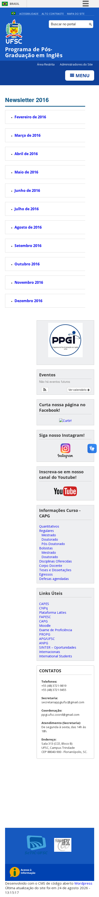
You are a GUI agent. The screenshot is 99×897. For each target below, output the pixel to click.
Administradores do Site (76, 64)
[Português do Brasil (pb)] (13, 13)
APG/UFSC (47, 638)
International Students (55, 656)
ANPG (43, 643)
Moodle (45, 625)
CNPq (43, 608)
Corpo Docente (50, 565)
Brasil (14, 4)
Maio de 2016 (26, 172)
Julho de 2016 (27, 208)
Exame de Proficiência (55, 630)
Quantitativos (49, 526)
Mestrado (48, 535)
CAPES (44, 604)
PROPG (44, 634)
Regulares (46, 530)
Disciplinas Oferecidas (55, 561)
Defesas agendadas (54, 578)
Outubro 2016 (27, 264)
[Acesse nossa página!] (65, 420)
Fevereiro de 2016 (30, 116)
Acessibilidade (28, 13)
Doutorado (49, 539)
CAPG (43, 621)
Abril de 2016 (26, 153)
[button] (45, 389)
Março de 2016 (28, 135)
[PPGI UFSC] (65, 496)
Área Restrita (46, 64)
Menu (82, 75)
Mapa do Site (75, 13)
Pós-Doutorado (53, 544)
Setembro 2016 (28, 245)
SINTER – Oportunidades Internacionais (57, 649)
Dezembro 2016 (28, 300)
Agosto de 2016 (28, 227)
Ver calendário (77, 390)
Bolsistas (46, 548)
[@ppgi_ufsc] (65, 457)
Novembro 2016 (29, 282)
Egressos (46, 574)
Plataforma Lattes (52, 612)
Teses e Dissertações (55, 570)
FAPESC (45, 617)
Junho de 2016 (27, 190)
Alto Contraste (53, 13)
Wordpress (83, 883)
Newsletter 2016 (27, 100)
